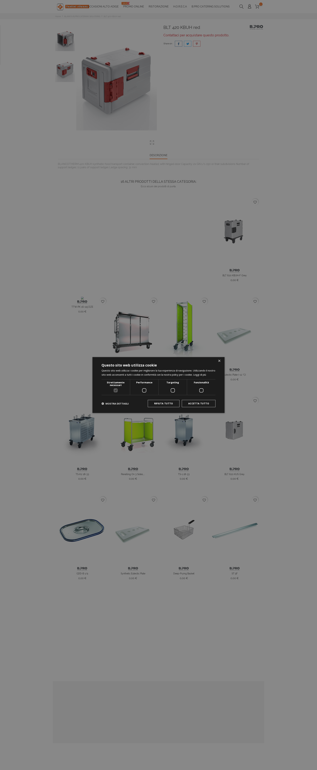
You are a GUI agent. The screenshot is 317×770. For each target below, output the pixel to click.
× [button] (219, 361)
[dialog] (158, 385)
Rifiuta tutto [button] (163, 403)
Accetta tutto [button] (198, 403)
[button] (115, 403)
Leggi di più (199, 374)
